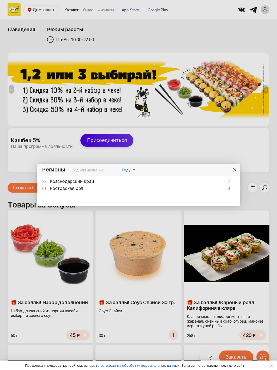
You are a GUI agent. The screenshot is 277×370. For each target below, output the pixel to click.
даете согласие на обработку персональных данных (135, 365)
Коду (126, 170)
